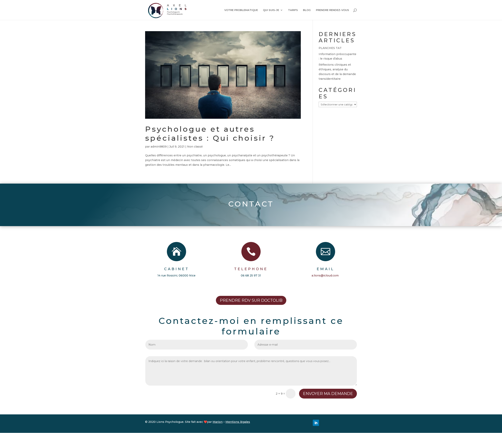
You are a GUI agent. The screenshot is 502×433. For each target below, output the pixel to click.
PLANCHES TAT (330, 48)
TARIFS (293, 10)
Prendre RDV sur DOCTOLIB (251, 300)
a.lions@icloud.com (325, 275)
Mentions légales (238, 422)
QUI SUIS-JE (271, 10)
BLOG (307, 10)
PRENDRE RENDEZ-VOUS (332, 10)
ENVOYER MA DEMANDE (328, 393)
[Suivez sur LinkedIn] (316, 423)
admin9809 (159, 146)
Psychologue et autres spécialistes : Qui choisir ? (210, 133)
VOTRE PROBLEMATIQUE (241, 10)
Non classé (195, 146)
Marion (218, 422)
